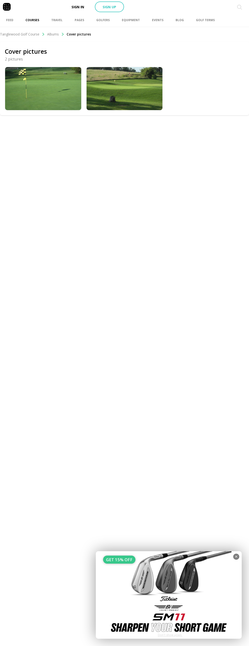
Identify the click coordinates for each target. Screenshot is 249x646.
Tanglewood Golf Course (19, 34)
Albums (53, 34)
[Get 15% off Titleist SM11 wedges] (169, 595)
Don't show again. (170, 635)
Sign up (109, 7)
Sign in (77, 7)
